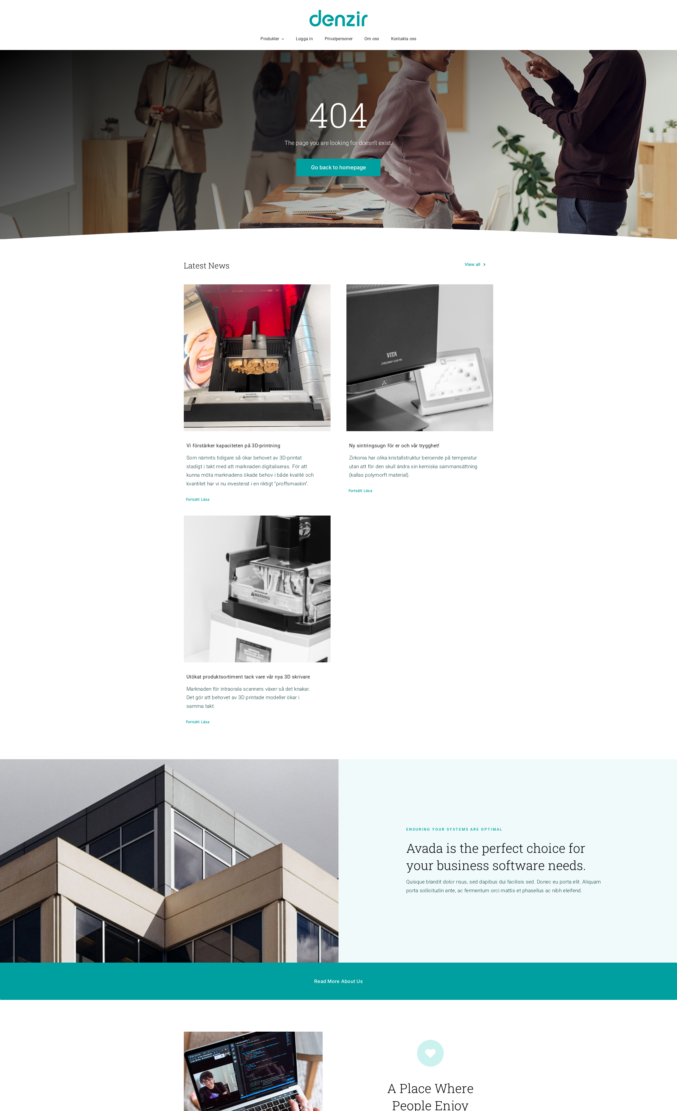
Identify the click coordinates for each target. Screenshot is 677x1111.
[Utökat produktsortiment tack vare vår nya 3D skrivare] (257, 589)
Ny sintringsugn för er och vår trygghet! (394, 446)
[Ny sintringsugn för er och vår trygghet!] (419, 357)
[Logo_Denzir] (338, 12)
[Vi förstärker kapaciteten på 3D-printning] (257, 357)
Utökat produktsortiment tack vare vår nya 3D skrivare (248, 677)
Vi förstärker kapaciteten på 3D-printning (233, 446)
